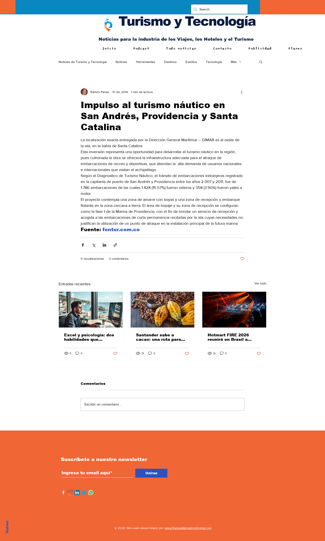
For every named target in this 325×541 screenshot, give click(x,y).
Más (234, 62)
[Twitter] (83, 492)
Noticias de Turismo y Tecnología (83, 62)
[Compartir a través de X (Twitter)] (94, 245)
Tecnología (214, 62)
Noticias (121, 62)
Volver (7, 526)
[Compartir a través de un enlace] (115, 245)
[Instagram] (70, 492)
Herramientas (145, 62)
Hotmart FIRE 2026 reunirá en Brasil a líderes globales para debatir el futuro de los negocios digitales (232, 337)
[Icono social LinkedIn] (77, 492)
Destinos (170, 62)
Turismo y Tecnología (187, 21)
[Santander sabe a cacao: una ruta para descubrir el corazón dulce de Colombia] (163, 310)
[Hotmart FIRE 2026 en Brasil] (234, 310)
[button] (261, 61)
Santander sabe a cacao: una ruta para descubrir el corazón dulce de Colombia (158, 337)
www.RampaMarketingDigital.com (188, 528)
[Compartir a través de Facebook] (83, 245)
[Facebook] (63, 492)
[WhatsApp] (90, 492)
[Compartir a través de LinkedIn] (104, 245)
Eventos (191, 62)
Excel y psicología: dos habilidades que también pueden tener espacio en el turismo (89, 337)
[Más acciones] (241, 92)
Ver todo (260, 283)
